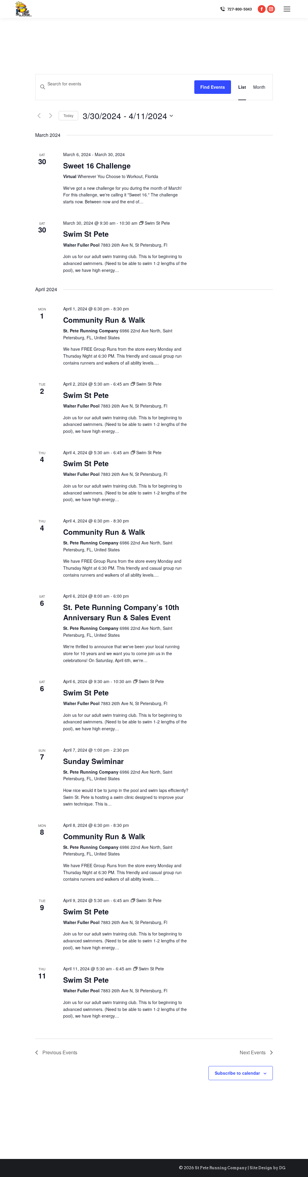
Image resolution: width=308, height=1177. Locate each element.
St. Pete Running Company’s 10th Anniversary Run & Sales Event (121, 612)
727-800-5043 (239, 9)
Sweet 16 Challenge (97, 165)
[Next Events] (50, 115)
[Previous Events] (38, 115)
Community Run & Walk (104, 320)
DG (282, 1168)
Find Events (212, 87)
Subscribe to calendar (237, 1073)
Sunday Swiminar (93, 761)
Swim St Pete (86, 234)
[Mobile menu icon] (287, 9)
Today (68, 115)
